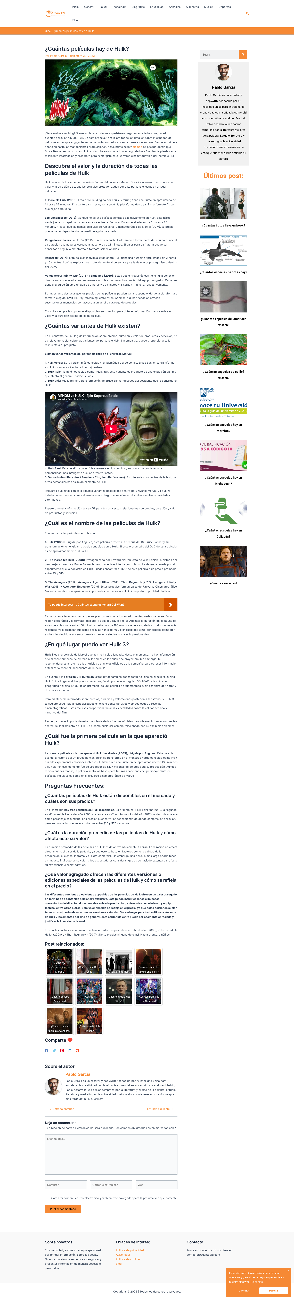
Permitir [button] (273, 1290)
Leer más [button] (257, 1281)
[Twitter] (54, 1050)
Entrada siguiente (160, 1108)
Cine (48, 31)
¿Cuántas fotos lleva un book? (223, 225)
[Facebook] (46, 1050)
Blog (119, 1263)
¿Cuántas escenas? (224, 583)
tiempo (137, 147)
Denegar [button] (243, 1290)
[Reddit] (77, 1050)
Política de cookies (128, 1259)
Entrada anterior (61, 1108)
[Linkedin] (69, 1050)
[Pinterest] (62, 1050)
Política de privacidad (130, 1250)
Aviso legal (123, 1254)
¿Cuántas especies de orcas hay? (223, 272)
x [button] (288, 1270)
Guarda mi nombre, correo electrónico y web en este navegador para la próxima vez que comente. (113, 1198)
